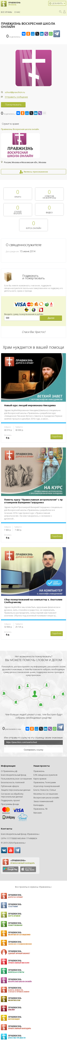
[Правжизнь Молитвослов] (33, 999)
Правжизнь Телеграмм (45, 782)
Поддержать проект (10, 800)
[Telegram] (56, 33)
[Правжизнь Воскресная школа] (33, 980)
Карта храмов (40, 778)
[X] (37, 34)
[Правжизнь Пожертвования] (33, 924)
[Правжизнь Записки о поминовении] (33, 943)
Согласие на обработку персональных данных (12, 795)
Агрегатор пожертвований (47, 786)
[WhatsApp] (51, 34)
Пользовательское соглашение (16, 778)
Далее (51, 318)
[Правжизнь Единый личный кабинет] (33, 952)
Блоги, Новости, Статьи (45, 789)
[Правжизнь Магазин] (33, 962)
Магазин (38, 812)
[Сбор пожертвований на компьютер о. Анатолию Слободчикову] (33, 548)
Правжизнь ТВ (40, 808)
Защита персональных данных (15, 789)
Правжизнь (39, 771)
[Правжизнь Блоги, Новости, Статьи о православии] (33, 990)
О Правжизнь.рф (9, 771)
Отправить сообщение (16, 97)
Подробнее (57, 436)
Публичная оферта (10, 786)
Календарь (39, 805)
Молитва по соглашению (46, 793)
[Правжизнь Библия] (33, 1008)
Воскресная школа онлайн (46, 797)
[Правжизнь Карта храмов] (33, 915)
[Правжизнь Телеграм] (33, 905)
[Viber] (46, 34)
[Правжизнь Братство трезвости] (33, 1037)
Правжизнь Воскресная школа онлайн (20, 129)
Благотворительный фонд (13, 774)
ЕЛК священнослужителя (45, 774)
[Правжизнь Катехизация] (33, 1018)
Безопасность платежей (12, 782)
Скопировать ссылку (33, 750)
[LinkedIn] (42, 34)
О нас (17, 12)
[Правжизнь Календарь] (33, 1027)
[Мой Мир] (33, 34)
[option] (33, 151)
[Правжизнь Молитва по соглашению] (33, 933)
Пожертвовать (13, 104)
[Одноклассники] (28, 34)
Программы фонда (10, 804)
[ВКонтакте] (24, 34)
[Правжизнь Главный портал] (33, 896)
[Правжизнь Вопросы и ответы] (33, 971)
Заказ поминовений (43, 801)
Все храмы (6, 12)
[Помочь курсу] (33, 448)
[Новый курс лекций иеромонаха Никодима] (33, 354)
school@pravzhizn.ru (15, 92)
